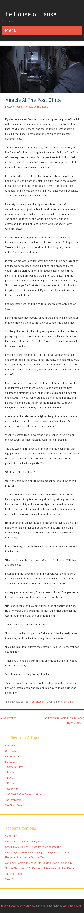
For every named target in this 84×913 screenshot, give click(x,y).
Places (10, 783)
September (8, 717)
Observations (39, 701)
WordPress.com (72, 905)
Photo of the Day (15, 756)
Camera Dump (15, 766)
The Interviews (13, 799)
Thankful (10, 879)
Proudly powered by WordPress (17, 905)
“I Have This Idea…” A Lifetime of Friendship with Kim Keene (39, 868)
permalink (67, 701)
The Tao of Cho (14, 873)
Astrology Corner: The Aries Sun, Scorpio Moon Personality (38, 862)
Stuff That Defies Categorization (23, 794)
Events (10, 772)
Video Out (11, 835)
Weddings (12, 788)
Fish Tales (10, 745)
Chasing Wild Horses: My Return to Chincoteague (33, 846)
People (11, 777)
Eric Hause (42, 106)
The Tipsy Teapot (14, 805)
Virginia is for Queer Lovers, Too (23, 841)
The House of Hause (29, 14)
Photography (12, 762)
